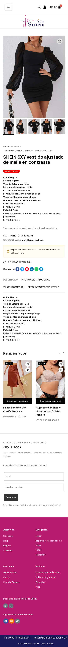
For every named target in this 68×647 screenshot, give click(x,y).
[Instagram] (11, 621)
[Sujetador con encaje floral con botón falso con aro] (50, 379)
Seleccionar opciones (17, 401)
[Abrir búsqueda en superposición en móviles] (39, 7)
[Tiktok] (17, 621)
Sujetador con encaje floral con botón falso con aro (48, 411)
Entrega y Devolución (19, 262)
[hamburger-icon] (8, 7)
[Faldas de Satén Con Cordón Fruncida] (17, 379)
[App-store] (11, 605)
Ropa (30, 240)
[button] (64, 353)
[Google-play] (5, 605)
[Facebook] (5, 621)
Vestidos (38, 240)
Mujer (22, 240)
